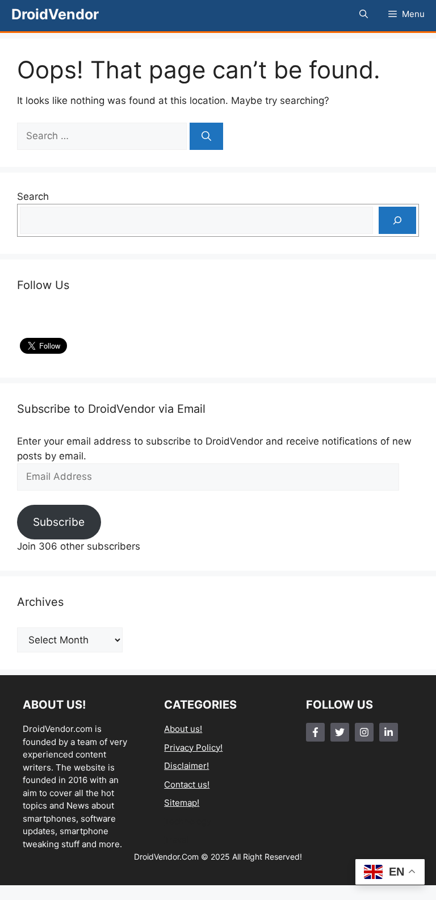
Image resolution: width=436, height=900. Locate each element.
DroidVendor (55, 14)
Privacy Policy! (193, 747)
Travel (176, 839)
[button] (363, 14)
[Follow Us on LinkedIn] (388, 732)
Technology (187, 821)
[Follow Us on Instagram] (364, 732)
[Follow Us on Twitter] (339, 732)
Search (33, 196)
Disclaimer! (186, 765)
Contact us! (186, 784)
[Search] (206, 136)
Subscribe (59, 522)
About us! (183, 728)
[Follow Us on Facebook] (315, 732)
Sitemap (180, 802)
